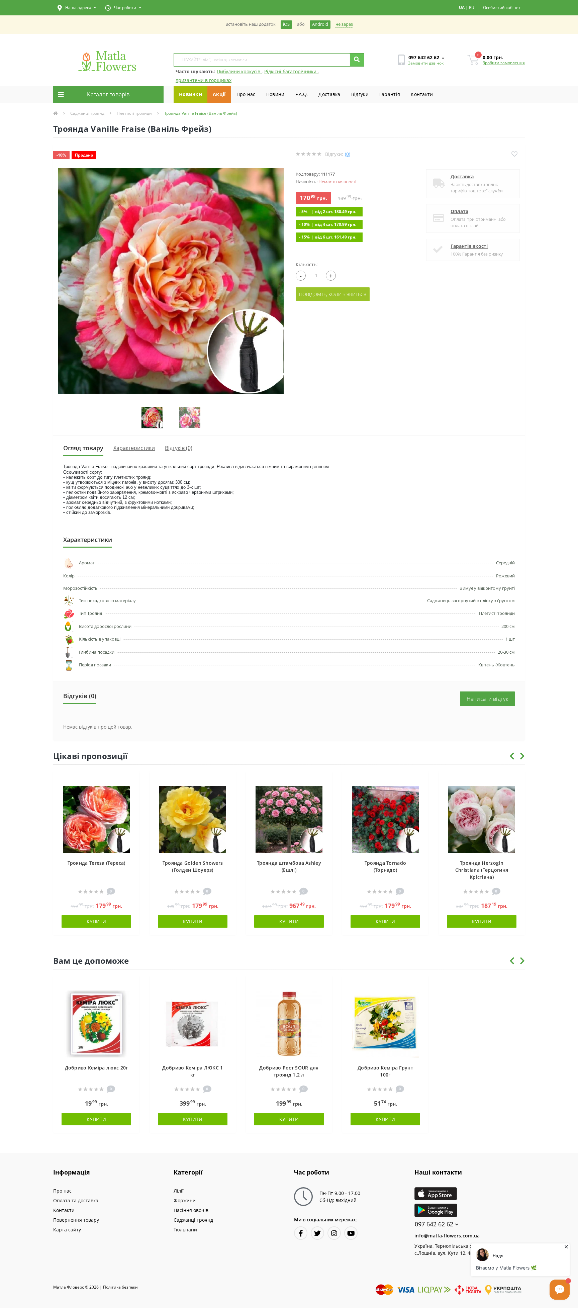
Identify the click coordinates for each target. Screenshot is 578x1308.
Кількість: (307, 264)
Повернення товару (76, 1220)
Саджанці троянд (87, 113)
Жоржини (185, 1200)
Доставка (329, 94)
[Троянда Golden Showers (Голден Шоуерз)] (192, 818)
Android (320, 24)
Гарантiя (389, 94)
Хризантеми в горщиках (203, 80)
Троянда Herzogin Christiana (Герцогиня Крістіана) (481, 870)
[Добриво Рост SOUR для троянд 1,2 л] (289, 1023)
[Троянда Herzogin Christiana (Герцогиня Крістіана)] (481, 818)
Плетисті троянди (134, 113)
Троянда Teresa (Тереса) (96, 863)
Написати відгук (487, 699)
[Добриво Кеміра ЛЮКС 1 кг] (192, 1023)
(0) (347, 154)
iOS (286, 24)
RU (471, 7)
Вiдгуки (360, 94)
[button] (77, 7)
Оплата (459, 211)
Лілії (179, 1191)
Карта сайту (67, 1229)
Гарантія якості (469, 246)
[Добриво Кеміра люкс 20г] (96, 1023)
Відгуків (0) (178, 448)
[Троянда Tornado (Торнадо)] (385, 818)
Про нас (246, 94)
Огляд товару (83, 448)
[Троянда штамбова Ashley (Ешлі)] (289, 818)
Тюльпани (185, 1229)
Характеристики (134, 448)
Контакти (422, 94)
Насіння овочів (191, 1210)
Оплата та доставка (75, 1200)
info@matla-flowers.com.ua (447, 1235)
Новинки (190, 94)
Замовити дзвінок (426, 63)
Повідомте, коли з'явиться (332, 294)
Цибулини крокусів (239, 71)
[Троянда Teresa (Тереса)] (96, 818)
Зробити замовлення (504, 63)
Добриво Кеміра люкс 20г (96, 1067)
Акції (219, 94)
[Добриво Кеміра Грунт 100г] (385, 1023)
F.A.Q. (301, 94)
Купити (96, 921)
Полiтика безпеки (120, 1287)
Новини (275, 94)
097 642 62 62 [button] (434, 1224)
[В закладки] (131, 780)
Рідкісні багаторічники (291, 71)
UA (462, 7)
